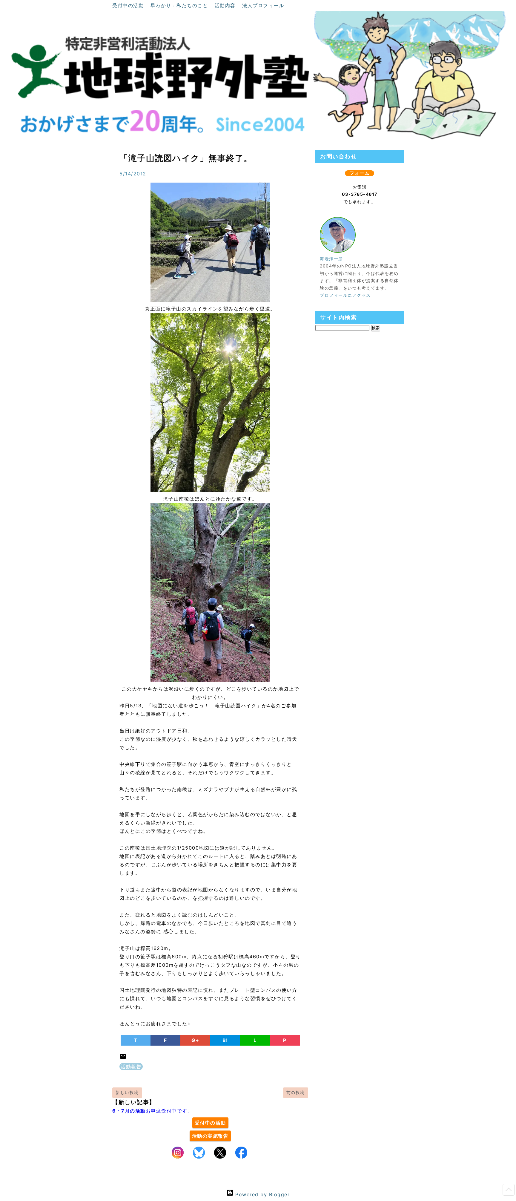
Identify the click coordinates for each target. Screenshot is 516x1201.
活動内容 (226, 5)
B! (225, 1040)
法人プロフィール (263, 5)
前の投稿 (295, 1092)
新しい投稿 (127, 1092)
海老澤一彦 (331, 258)
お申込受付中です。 (152, 1111)
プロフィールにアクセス (345, 295)
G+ (195, 1040)
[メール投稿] (123, 1058)
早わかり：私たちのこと (180, 5)
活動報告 (131, 1067)
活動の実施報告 (210, 1136)
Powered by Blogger (262, 1194)
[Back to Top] (509, 1191)
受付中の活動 (129, 5)
